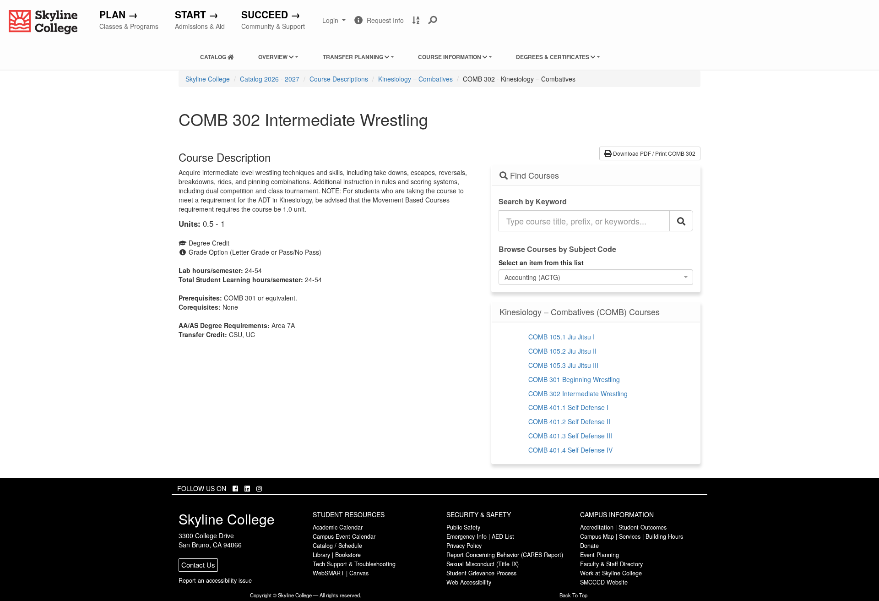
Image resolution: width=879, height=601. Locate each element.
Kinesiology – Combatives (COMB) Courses (579, 312)
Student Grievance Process (481, 573)
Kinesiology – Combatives (415, 78)
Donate (589, 545)
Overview (273, 57)
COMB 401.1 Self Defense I (568, 407)
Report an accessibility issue (215, 580)
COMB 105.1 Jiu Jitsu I (561, 336)
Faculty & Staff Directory (611, 564)
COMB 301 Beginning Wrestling (574, 379)
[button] (433, 20)
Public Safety (463, 527)
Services (629, 536)
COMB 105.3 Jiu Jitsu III (563, 365)
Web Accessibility (468, 582)
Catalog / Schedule (337, 545)
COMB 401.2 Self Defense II (569, 421)
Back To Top (573, 595)
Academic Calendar (338, 527)
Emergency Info (466, 536)
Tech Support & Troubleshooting (354, 564)
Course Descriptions (338, 78)
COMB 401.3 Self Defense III (570, 435)
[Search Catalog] (681, 220)
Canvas (359, 573)
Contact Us (198, 564)
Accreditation (596, 527)
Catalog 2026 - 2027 (269, 78)
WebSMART (328, 573)
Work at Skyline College (611, 573)
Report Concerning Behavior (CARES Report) (504, 555)
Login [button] (334, 24)
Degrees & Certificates (553, 57)
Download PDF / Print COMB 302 (653, 153)
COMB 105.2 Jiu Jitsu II (562, 350)
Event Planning (599, 555)
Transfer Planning (354, 57)
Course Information (450, 57)
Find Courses (533, 175)
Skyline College (207, 78)
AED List (503, 536)
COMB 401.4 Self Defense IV (570, 449)
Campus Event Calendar (344, 536)
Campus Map (597, 536)
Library (321, 555)
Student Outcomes (643, 527)
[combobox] (596, 277)
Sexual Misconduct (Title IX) (482, 564)
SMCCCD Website (604, 582)
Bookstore (348, 555)
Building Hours (664, 536)
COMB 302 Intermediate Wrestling (578, 393)
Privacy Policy (464, 545)
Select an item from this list (541, 262)
